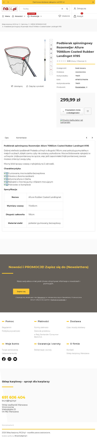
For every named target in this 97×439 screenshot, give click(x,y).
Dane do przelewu (42, 331)
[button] (93, 2)
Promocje (35, 16)
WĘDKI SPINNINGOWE (38, 24)
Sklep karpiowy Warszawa (78, 353)
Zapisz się (21, 291)
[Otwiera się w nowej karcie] (4, 359)
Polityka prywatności (11, 331)
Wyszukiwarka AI (8, 425)
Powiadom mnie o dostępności (73, 111)
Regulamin (41, 297)
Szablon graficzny (14, 436)
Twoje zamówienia (10, 350)
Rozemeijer (80, 87)
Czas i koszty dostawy (76, 327)
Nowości (19, 16)
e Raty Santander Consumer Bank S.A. (46, 335)
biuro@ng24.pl (9, 401)
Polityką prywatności (58, 300)
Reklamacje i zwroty (43, 350)
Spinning (24, 24)
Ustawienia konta (9, 353)
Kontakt (70, 350)
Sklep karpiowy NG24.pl (10, 24)
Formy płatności (41, 327)
